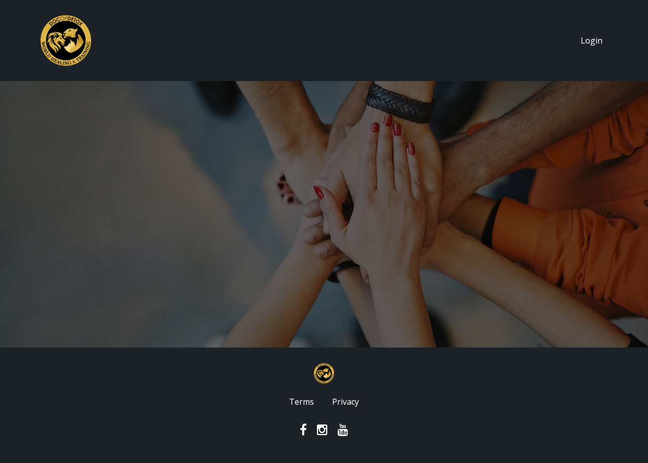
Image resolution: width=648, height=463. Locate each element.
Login (591, 40)
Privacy (345, 401)
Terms (301, 401)
